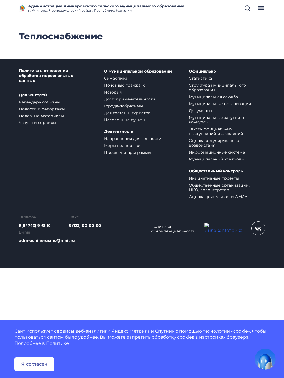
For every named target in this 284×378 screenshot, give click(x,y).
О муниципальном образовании (138, 71)
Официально (202, 71)
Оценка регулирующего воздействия (214, 143)
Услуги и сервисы (37, 122)
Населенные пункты (124, 119)
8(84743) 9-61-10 (35, 225)
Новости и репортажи (42, 109)
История (113, 92)
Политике (57, 343)
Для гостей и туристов (127, 112)
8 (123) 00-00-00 (85, 225)
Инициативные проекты (214, 178)
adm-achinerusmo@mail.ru (47, 240)
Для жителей (33, 95)
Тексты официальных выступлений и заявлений (216, 131)
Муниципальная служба (213, 96)
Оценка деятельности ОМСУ (218, 196)
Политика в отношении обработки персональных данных (46, 75)
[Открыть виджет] (265, 359)
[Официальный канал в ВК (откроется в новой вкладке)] (258, 228)
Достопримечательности (129, 99)
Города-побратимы (123, 105)
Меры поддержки (122, 145)
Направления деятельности (132, 138)
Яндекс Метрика (130, 331)
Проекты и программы (127, 152)
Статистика (200, 78)
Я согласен (34, 364)
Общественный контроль (216, 171)
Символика (115, 78)
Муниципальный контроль (216, 159)
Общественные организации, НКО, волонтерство (219, 187)
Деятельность (118, 131)
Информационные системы (217, 152)
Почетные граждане (125, 85)
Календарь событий (39, 102)
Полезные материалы (41, 115)
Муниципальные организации (220, 103)
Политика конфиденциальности (173, 229)
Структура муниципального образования (217, 87)
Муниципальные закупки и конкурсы (216, 120)
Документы (200, 110)
